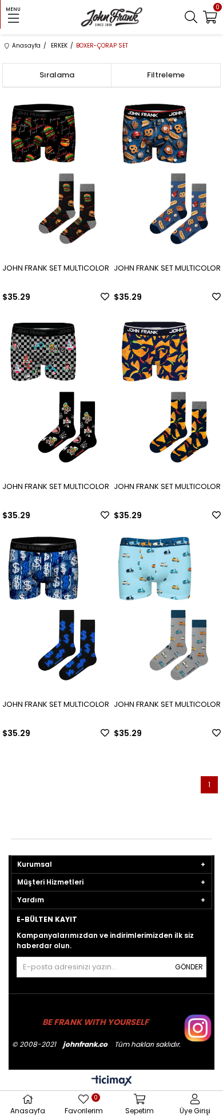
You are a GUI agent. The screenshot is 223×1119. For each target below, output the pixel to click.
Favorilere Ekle (105, 296)
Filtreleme (166, 74)
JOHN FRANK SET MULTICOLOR (55, 268)
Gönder (189, 967)
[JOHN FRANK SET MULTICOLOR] (55, 173)
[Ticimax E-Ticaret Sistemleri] (111, 1081)
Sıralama (56, 74)
